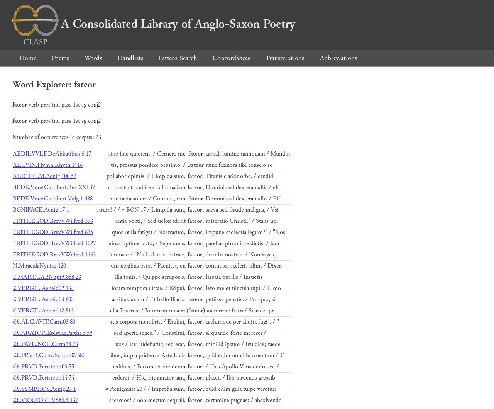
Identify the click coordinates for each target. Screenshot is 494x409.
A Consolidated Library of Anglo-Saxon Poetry (178, 24)
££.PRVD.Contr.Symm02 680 (49, 355)
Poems (60, 58)
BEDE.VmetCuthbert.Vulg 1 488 (53, 198)
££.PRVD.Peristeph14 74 (43, 377)
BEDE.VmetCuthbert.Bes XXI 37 (54, 187)
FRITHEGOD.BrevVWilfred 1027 (54, 243)
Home (27, 58)
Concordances (231, 58)
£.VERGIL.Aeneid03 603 (43, 299)
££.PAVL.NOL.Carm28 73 (45, 344)
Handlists (130, 58)
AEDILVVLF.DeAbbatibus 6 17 (52, 153)
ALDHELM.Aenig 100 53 (44, 176)
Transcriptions (285, 58)
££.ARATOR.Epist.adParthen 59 (52, 333)
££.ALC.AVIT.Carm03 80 (44, 321)
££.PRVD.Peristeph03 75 (43, 366)
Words (93, 58)
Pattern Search (178, 58)
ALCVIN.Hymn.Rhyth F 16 (48, 165)
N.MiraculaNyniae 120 (39, 265)
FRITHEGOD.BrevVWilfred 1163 (54, 254)
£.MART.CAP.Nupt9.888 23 (47, 277)
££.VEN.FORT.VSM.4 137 (45, 400)
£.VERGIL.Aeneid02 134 (43, 288)
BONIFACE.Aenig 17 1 (41, 209)
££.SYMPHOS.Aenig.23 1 (44, 389)
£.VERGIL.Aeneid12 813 (43, 310)
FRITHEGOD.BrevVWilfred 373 (53, 221)
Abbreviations (338, 58)
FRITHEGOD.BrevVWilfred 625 (53, 232)
